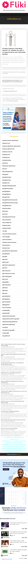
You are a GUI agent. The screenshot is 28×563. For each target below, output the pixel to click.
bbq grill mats (6, 197)
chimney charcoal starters (9, 242)
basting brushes (6, 160)
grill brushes (5, 262)
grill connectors (6, 270)
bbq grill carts (6, 183)
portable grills (6, 310)
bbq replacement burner (8, 217)
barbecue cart (6, 143)
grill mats (4, 293)
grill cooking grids (7, 276)
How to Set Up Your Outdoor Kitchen (9, 428)
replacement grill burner (8, 324)
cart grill (4, 231)
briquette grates (6, 228)
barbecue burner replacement (10, 140)
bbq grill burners (6, 180)
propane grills (6, 313)
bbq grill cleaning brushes (9, 185)
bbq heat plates (6, 208)
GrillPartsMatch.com (14, 19)
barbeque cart (6, 154)
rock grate (5, 327)
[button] (14, 23)
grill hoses (5, 287)
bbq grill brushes (6, 177)
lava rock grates (6, 307)
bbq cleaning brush (7, 171)
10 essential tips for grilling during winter (10, 411)
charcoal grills (6, 236)
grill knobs (5, 290)
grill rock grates (6, 302)
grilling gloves (6, 304)
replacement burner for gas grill (10, 319)
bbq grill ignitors (6, 194)
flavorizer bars (6, 248)
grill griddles (5, 282)
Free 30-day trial (14, 101)
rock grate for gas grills (8, 330)
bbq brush (5, 163)
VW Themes (18, 454)
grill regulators (6, 299)
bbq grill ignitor (6, 191)
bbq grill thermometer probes (10, 202)
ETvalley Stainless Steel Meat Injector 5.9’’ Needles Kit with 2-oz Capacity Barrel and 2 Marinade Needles (13, 51)
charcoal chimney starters (9, 234)
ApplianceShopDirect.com (11, 91)
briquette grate (6, 225)
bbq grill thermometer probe (9, 200)
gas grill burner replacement (9, 251)
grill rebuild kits (6, 296)
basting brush (6, 157)
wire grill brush (6, 336)
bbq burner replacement (8, 166)
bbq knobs (5, 211)
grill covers (5, 279)
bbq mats (5, 214)
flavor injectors (6, 245)
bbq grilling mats (6, 205)
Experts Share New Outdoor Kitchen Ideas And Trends (13, 420)
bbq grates (5, 174)
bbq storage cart (6, 222)
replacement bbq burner (8, 316)
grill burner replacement (8, 265)
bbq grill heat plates (7, 188)
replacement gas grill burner (9, 321)
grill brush (4, 259)
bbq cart (4, 168)
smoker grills (5, 333)
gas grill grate (6, 253)
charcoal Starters (7, 239)
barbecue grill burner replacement (11, 146)
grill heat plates (6, 285)
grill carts (4, 268)
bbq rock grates (6, 219)
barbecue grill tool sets (8, 149)
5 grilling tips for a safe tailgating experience (11, 372)
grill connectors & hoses (8, 273)
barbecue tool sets (7, 151)
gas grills (4, 256)
